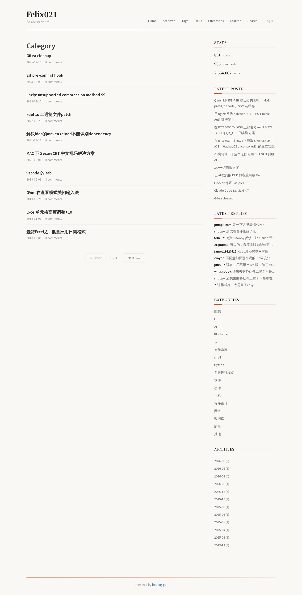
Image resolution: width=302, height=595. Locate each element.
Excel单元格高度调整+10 (49, 212)
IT (215, 318)
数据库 (219, 418)
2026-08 (221, 461)
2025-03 (221, 537)
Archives (169, 20)
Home (152, 20)
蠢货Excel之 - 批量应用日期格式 (56, 232)
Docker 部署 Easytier (229, 183)
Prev (95, 258)
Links (198, 20)
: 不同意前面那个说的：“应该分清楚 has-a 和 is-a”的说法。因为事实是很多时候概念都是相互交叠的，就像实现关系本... (245, 258)
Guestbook (216, 20)
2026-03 (221, 476)
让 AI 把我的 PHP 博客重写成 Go (237, 175)
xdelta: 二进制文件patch (48, 115)
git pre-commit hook (44, 75)
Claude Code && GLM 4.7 (231, 190)
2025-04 (221, 529)
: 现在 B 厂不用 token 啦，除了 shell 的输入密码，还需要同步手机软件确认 (245, 265)
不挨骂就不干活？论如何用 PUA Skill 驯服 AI (244, 157)
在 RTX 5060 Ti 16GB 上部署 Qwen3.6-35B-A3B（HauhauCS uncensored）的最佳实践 (244, 143)
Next (134, 258)
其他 (217, 434)
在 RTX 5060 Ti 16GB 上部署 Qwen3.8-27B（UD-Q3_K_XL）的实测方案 (243, 130)
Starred (235, 20)
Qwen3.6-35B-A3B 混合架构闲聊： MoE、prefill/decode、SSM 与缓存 (243, 103)
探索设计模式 (224, 372)
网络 (217, 411)
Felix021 (41, 13)
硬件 (217, 388)
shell (217, 357)
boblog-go (159, 585)
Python (219, 365)
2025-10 (221, 499)
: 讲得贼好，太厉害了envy (233, 285)
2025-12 (221, 491)
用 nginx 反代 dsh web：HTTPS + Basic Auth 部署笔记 (242, 116)
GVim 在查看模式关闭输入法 (52, 193)
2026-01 (221, 483)
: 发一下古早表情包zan (239, 225)
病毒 (217, 426)
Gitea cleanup (38, 56)
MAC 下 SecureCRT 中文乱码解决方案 (60, 153)
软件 (217, 380)
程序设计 (220, 403)
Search (252, 20)
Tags (185, 20)
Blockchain (221, 334)
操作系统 (220, 349)
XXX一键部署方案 (226, 167)
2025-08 (221, 507)
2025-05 (221, 522)
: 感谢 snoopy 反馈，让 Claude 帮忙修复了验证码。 (245, 238)
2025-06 (221, 514)
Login (269, 21)
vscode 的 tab (39, 173)
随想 (217, 311)
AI (215, 326)
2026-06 (221, 468)
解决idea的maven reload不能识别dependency (68, 134)
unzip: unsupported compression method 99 (65, 95)
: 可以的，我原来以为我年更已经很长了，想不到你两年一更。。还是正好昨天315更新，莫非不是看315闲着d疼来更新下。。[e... (245, 245)
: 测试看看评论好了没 (235, 231)
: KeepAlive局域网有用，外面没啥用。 (245, 251)
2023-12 (221, 545)
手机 (217, 395)
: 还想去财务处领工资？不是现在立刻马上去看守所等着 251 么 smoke (245, 271)
